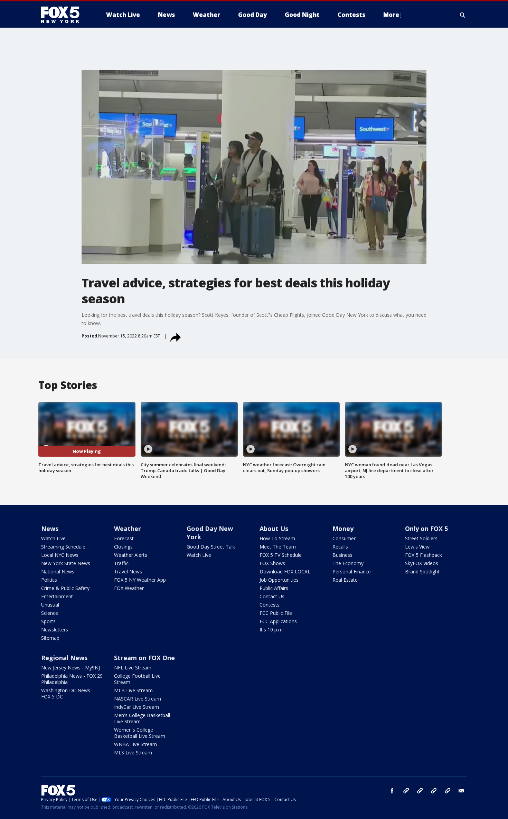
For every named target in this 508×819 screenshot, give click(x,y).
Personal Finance (351, 571)
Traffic (121, 563)
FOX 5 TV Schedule (281, 555)
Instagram (406, 790)
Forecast (124, 538)
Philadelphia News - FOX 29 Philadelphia (72, 679)
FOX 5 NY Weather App (140, 580)
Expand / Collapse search (463, 15)
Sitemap (50, 638)
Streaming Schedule (63, 546)
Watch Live (53, 538)
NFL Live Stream (132, 667)
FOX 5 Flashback (423, 555)
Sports (48, 621)
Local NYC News (59, 555)
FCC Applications (278, 621)
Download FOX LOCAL (285, 571)
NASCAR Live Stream (137, 698)
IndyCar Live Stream (136, 707)
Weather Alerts (130, 555)
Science (49, 613)
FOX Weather (129, 588)
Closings (123, 546)
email (461, 790)
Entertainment (57, 596)
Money (343, 528)
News (49, 528)
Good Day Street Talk (211, 546)
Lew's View (417, 546)
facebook (392, 790)
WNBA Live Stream (135, 744)
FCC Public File (276, 613)
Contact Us (272, 596)
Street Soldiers (421, 538)
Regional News (64, 658)
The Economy (348, 563)
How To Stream (277, 538)
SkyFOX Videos (421, 563)
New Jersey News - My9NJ (70, 667)
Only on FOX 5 (426, 528)
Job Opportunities (279, 580)
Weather (127, 528)
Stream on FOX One (144, 658)
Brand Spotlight (422, 571)
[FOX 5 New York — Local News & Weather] (64, 15)
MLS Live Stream (133, 752)
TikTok (419, 790)
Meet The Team (278, 546)
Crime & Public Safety (65, 588)
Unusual (50, 604)
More (391, 15)
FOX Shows (272, 563)
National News (57, 571)
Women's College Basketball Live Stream (139, 732)
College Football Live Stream (137, 679)
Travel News (128, 571)
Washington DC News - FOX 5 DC (67, 693)
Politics (49, 580)
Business (342, 555)
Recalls (340, 546)
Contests (270, 604)
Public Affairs (274, 588)
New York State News (65, 563)
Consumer (344, 538)
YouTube (433, 790)
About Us (274, 528)
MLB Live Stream (133, 690)
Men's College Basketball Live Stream (142, 718)
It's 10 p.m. (272, 629)
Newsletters (54, 629)
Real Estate (345, 580)
